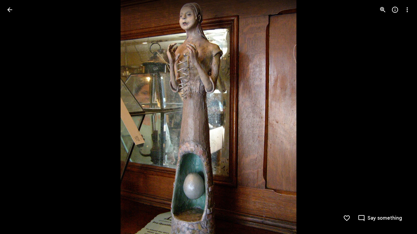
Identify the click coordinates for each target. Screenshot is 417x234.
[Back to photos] (9, 9)
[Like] (346, 218)
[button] (17, 117)
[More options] (407, 10)
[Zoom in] (383, 10)
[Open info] (395, 10)
